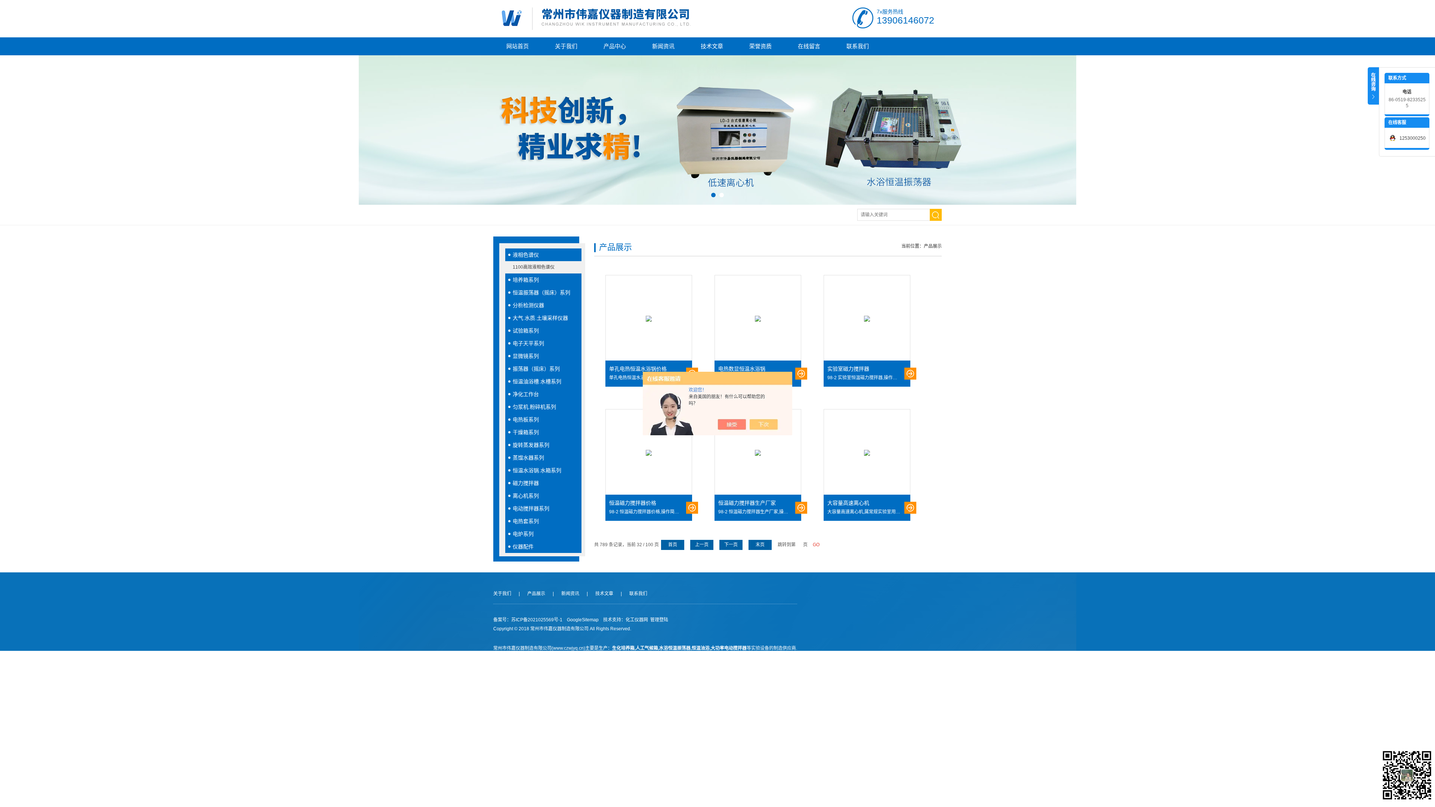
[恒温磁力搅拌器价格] (648, 452)
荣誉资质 (760, 46)
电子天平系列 (528, 343)
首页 (672, 544)
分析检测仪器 (528, 305)
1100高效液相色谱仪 (534, 267)
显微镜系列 (526, 356)
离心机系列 (526, 496)
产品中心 (615, 46)
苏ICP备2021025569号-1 (536, 619)
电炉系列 (523, 534)
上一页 (702, 544)
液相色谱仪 (526, 255)
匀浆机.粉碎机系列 (534, 407)
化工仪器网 (637, 619)
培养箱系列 (526, 280)
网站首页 (517, 46)
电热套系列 (526, 521)
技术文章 (712, 46)
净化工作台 (526, 394)
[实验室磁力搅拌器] (867, 318)
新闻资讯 (663, 46)
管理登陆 (659, 619)
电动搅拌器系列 (531, 508)
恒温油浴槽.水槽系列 (537, 381)
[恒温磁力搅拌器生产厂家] (758, 452)
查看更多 (801, 374)
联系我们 (857, 46)
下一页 (731, 544)
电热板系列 (526, 420)
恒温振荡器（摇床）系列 (541, 293)
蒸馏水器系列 (528, 458)
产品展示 (536, 593)
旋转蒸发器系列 (531, 445)
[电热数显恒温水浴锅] (758, 318)
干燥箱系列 (526, 432)
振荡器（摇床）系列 (536, 369)
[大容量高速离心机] (867, 452)
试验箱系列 (526, 331)
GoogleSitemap (583, 619)
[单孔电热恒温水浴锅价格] (648, 318)
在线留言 (809, 46)
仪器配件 (523, 547)
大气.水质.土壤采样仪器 (540, 318)
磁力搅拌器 (526, 483)
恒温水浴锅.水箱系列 (537, 470)
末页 (760, 544)
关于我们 (566, 46)
